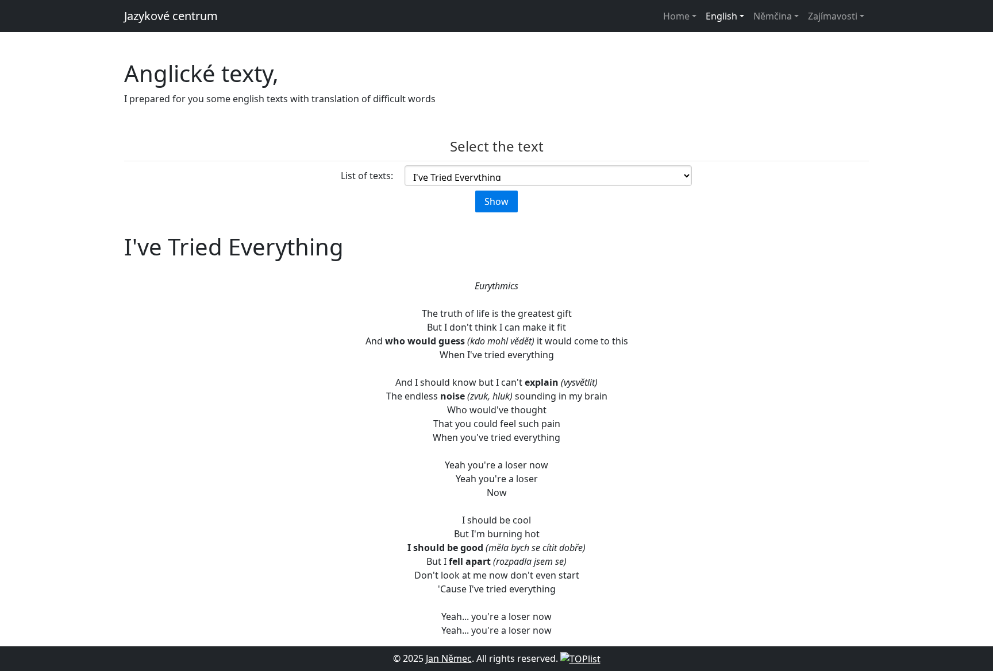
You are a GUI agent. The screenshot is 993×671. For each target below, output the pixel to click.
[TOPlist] (580, 658)
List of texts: (367, 175)
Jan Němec (449, 658)
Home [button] (676, 16)
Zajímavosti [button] (832, 16)
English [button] (721, 16)
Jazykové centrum (171, 16)
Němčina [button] (772, 16)
